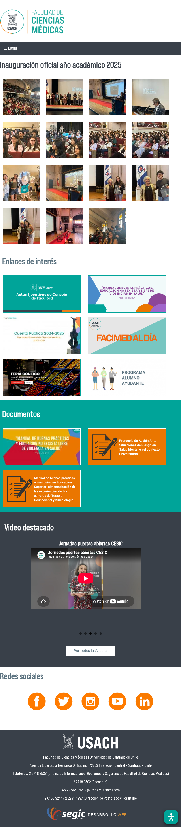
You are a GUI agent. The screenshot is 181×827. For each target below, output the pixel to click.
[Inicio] (90, 22)
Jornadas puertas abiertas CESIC (91, 544)
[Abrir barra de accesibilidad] (171, 817)
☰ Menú (10, 49)
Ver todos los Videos (90, 651)
